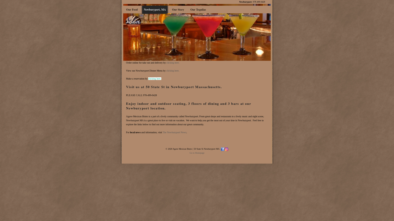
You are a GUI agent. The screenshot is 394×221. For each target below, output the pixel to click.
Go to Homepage (197, 153)
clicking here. (172, 62)
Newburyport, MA (155, 10)
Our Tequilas (198, 10)
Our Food (132, 10)
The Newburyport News (174, 132)
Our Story (178, 10)
